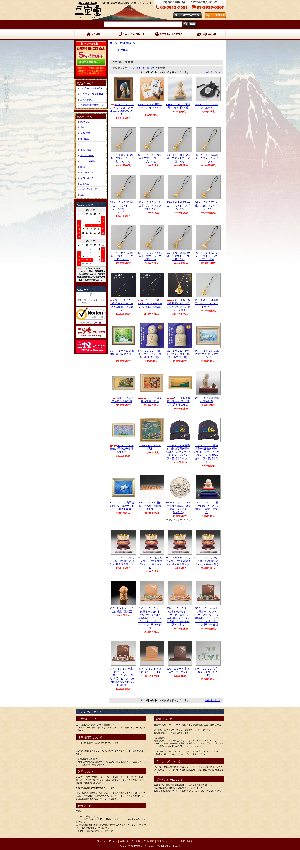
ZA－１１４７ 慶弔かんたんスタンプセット (150, 107)
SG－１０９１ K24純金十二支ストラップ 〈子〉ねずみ (206, 256)
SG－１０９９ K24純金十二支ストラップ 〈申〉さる (206, 158)
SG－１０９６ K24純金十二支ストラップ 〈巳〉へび (178, 205)
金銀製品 (84, 139)
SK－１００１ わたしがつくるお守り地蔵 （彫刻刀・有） (178, 354)
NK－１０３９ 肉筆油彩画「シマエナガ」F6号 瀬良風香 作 (122, 505)
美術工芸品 (85, 150)
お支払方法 (100, 841)
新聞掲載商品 (87, 100)
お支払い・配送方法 (169, 34)
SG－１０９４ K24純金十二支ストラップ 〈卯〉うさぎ (121, 256)
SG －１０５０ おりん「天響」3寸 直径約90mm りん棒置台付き (178, 561)
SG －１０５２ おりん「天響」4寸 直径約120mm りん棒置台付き (122, 561)
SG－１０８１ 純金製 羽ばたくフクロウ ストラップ (206, 303)
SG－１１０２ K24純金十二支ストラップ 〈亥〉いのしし (121, 158)
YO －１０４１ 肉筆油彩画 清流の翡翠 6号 (122, 354)
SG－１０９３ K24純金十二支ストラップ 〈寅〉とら (150, 256)
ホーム (113, 43)
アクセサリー (87, 172)
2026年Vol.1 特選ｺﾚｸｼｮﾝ (91, 94)
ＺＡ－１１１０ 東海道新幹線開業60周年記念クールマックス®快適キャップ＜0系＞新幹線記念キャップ (178, 452)
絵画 (82, 167)
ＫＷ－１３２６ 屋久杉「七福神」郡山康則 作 (150, 505)
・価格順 (150, 67)
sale (82, 195)
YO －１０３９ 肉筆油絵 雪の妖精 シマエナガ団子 (206, 354)
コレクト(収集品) (88, 161)
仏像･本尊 (85, 133)
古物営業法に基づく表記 (143, 841)
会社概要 (124, 841)
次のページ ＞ (212, 72)
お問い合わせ (207, 34)
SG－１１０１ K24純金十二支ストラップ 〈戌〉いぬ (150, 158)
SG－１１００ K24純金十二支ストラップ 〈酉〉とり (178, 158)
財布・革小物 (87, 178)
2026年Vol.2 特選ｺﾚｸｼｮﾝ (91, 88)
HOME (93, 34)
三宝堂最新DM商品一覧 (92, 105)
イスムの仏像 (87, 155)
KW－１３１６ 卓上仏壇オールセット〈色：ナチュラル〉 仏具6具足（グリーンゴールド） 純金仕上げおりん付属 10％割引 (150, 618)
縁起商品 (84, 184)
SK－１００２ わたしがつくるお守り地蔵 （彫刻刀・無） (150, 354)
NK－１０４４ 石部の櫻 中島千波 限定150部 (122, 448)
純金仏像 (84, 122)
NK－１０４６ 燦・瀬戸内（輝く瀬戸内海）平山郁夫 (178, 401)
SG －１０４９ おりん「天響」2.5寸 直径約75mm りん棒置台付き (207, 561)
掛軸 (82, 127)
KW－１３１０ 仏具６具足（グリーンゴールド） (206, 672)
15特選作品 (121, 50)
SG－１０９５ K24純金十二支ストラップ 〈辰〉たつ (206, 205)
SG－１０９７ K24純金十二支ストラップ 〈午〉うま (150, 205)
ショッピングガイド (131, 34)
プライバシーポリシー (167, 841)
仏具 (82, 144)
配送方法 (113, 841)
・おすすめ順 (136, 67)
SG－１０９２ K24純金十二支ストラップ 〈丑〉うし (178, 256)
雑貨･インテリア (88, 189)
